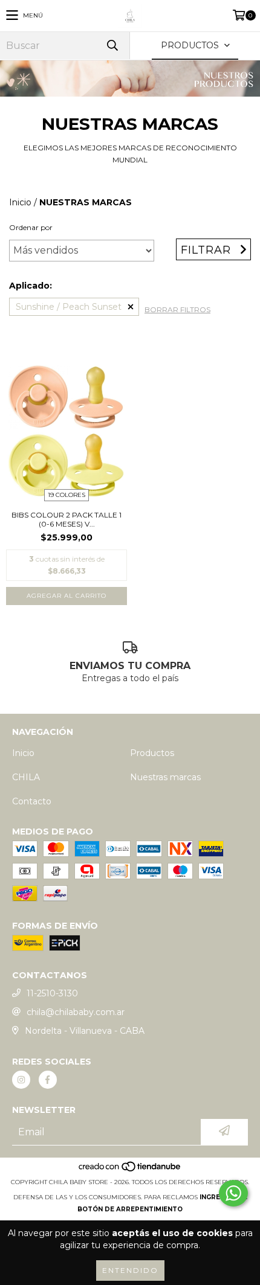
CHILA (26, 777)
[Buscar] (112, 45)
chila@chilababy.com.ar (76, 1012)
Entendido (130, 1270)
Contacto (31, 801)
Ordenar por (31, 227)
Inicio (20, 202)
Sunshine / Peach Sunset (69, 306)
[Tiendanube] (130, 1170)
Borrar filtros (177, 309)
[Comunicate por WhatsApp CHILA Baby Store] (233, 1193)
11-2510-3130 (52, 993)
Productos (152, 753)
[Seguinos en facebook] (48, 1080)
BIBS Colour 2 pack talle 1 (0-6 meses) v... (66, 519)
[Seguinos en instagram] (21, 1080)
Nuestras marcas (165, 777)
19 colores (66, 495)
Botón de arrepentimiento (130, 1209)
